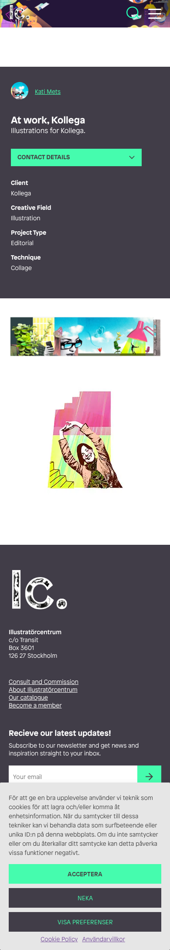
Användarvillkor (103, 939)
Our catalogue (28, 698)
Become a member (35, 705)
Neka (85, 898)
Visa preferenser (85, 922)
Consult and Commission (43, 682)
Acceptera (85, 874)
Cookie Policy (59, 939)
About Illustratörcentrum (43, 690)
